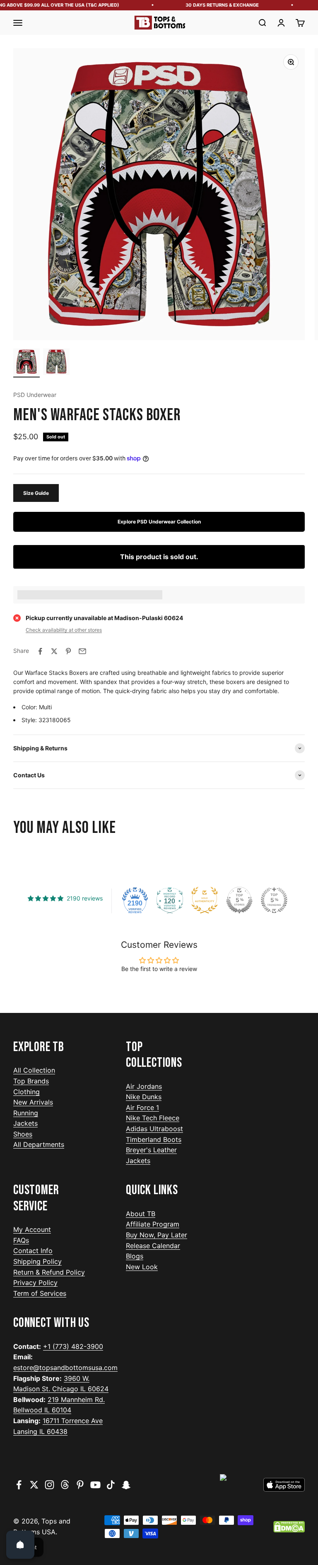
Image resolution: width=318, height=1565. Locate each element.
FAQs (21, 1240)
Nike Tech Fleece (152, 1118)
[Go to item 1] (26, 362)
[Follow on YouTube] (95, 1484)
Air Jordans (144, 1086)
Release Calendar (153, 1245)
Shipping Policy (37, 1261)
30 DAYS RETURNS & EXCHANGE (214, 5)
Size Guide (36, 493)
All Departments (38, 1144)
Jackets (25, 1123)
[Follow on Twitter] (34, 1484)
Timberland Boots (153, 1139)
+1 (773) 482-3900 (73, 1346)
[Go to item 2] (56, 362)
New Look (142, 1267)
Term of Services (39, 1293)
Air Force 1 (142, 1107)
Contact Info (33, 1250)
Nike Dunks (143, 1097)
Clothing (26, 1092)
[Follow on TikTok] (110, 1484)
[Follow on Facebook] (18, 1484)
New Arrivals (33, 1102)
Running (25, 1113)
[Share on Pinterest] (68, 651)
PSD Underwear (34, 394)
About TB (140, 1214)
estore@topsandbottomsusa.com (65, 1367)
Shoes (22, 1134)
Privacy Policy (35, 1282)
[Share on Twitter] (54, 651)
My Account (32, 1229)
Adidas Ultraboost (154, 1128)
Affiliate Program (152, 1224)
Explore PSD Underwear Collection (159, 521)
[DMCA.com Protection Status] (289, 1526)
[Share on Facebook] (40, 651)
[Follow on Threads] (64, 1484)
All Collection (34, 1070)
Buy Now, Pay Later (156, 1235)
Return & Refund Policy (49, 1272)
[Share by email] (82, 651)
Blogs (134, 1256)
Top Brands (31, 1081)
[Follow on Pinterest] (80, 1484)
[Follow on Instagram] (49, 1484)
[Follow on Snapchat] (126, 1484)
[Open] (20, 1545)
